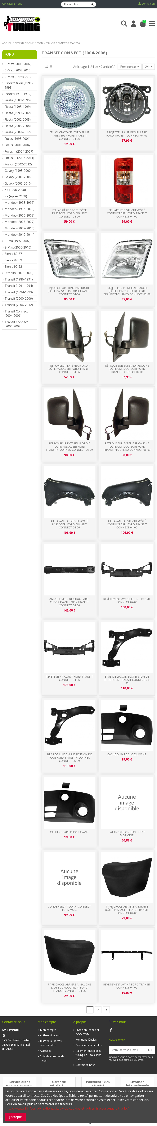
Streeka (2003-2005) (19, 273)
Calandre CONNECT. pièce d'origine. (127, 833)
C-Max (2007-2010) (18, 70)
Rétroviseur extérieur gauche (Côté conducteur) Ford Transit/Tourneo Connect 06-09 (126, 447)
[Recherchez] (92, 4)
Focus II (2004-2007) (19, 151)
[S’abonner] (150, 1050)
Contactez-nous (12, 3)
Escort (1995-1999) (18, 94)
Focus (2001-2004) (17, 145)
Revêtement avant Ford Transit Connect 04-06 (126, 600)
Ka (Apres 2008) (16, 196)
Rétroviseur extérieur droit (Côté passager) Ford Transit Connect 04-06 (69, 369)
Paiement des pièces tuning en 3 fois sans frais (88, 1055)
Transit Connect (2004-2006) (16, 313)
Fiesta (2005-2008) (18, 126)
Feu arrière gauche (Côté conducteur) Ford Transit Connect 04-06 (127, 213)
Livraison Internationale (137, 1083)
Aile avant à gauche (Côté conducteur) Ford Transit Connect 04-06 (127, 524)
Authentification (50, 1035)
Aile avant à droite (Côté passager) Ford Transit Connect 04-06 (69, 524)
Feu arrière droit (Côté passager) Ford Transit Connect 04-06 (69, 213)
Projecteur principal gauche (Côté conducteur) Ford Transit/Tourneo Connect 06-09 (126, 291)
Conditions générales (89, 1045)
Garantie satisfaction (59, 1083)
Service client (19, 1082)
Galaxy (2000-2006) (18, 177)
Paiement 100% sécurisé (98, 1083)
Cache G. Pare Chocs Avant (69, 832)
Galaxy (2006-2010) (18, 183)
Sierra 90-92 (13, 266)
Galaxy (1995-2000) (18, 170)
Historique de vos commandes (51, 1043)
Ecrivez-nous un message (19, 1085)
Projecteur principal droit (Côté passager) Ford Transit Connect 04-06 (69, 291)
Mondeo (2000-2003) (19, 215)
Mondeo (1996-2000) (19, 209)
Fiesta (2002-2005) (18, 119)
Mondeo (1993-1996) (19, 202)
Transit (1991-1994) (19, 286)
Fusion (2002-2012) (18, 164)
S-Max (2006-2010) (18, 247)
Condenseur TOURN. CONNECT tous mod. (69, 908)
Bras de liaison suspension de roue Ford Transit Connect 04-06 (127, 680)
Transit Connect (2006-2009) (16, 324)
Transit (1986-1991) (19, 279)
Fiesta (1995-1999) (18, 107)
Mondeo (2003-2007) (19, 222)
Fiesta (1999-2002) (18, 113)
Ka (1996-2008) (15, 190)
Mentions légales (86, 1039)
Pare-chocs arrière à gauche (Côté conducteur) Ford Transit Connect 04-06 (69, 988)
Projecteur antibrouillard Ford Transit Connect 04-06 (126, 133)
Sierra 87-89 (13, 260)
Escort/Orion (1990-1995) (19, 85)
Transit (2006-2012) (19, 305)
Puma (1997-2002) (17, 241)
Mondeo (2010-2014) (19, 234)
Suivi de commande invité (52, 1058)
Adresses (45, 1050)
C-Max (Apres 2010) (19, 77)
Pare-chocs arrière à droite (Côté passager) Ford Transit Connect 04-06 (127, 910)
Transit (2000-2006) (19, 298)
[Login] (133, 23)
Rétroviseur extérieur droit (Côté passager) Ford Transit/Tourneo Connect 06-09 (69, 447)
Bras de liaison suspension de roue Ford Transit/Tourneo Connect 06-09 (69, 757)
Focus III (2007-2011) (19, 158)
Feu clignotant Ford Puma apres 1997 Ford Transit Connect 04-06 (69, 135)
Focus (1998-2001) (17, 139)
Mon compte (48, 1030)
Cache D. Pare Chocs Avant (126, 754)
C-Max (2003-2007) (18, 64)
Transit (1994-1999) (19, 292)
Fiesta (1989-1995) (18, 100)
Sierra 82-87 (13, 254)
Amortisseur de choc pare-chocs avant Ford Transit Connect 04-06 (69, 602)
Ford (9, 54)
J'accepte (15, 1117)
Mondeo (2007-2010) (19, 228)
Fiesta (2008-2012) (18, 132)
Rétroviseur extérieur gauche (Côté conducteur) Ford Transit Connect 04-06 (127, 369)
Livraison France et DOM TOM (87, 1032)
